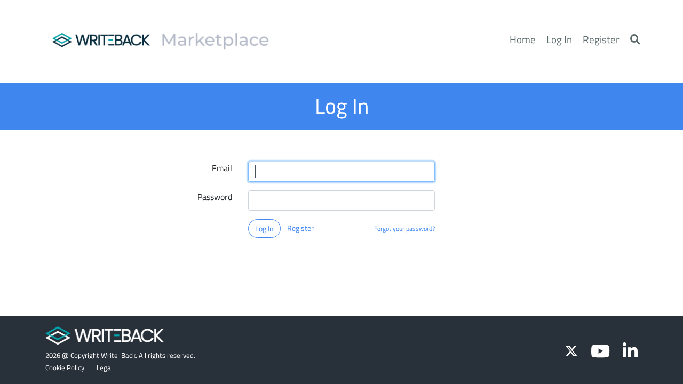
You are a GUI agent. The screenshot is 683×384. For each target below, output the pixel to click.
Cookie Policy (65, 367)
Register (601, 39)
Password (214, 196)
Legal (105, 367)
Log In (559, 39)
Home (523, 39)
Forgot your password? (404, 228)
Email (222, 168)
